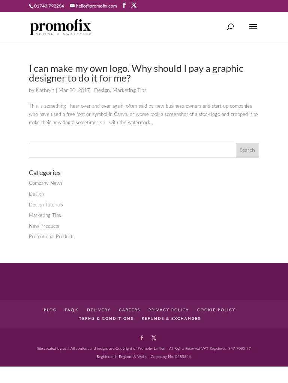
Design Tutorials (46, 205)
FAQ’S (72, 310)
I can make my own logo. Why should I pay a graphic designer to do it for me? (136, 73)
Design (102, 90)
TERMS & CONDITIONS (106, 319)
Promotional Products (52, 237)
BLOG (50, 310)
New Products (44, 226)
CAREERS (129, 310)
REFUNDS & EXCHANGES (171, 319)
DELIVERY (99, 310)
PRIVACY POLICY (168, 310)
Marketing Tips (129, 90)
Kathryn (45, 90)
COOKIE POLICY (216, 310)
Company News (46, 183)
